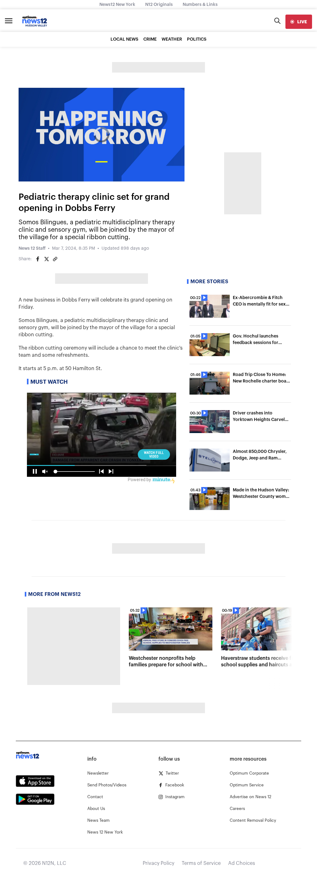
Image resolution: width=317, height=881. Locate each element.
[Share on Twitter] (46, 259)
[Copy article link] (55, 259)
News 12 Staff (32, 248)
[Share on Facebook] (37, 259)
